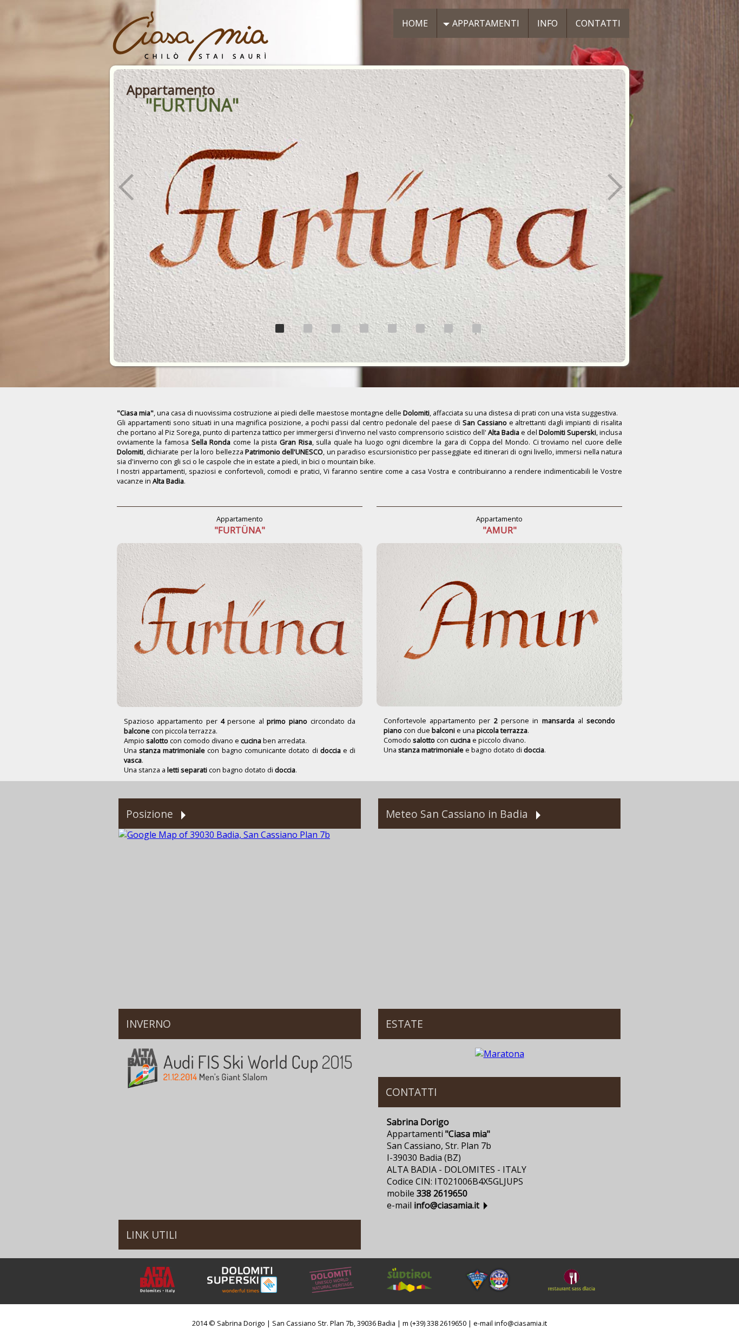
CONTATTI (598, 23)
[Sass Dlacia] (571, 1298)
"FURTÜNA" (239, 530)
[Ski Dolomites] (488, 1298)
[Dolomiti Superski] (242, 1298)
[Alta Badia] (157, 1298)
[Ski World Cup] (239, 1087)
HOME (415, 23)
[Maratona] (499, 1054)
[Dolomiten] (331, 1298)
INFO (547, 23)
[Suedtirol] (409, 1298)
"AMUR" (500, 530)
